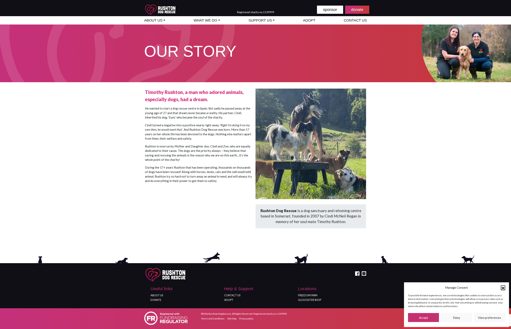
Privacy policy (246, 318)
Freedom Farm (307, 295)
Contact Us (355, 20)
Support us (260, 20)
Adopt (309, 20)
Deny (456, 317)
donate (357, 9)
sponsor (330, 9)
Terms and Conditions (213, 318)
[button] (503, 287)
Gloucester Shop (309, 299)
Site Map (231, 318)
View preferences (489, 317)
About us (153, 20)
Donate (156, 299)
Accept (423, 317)
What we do (205, 20)
